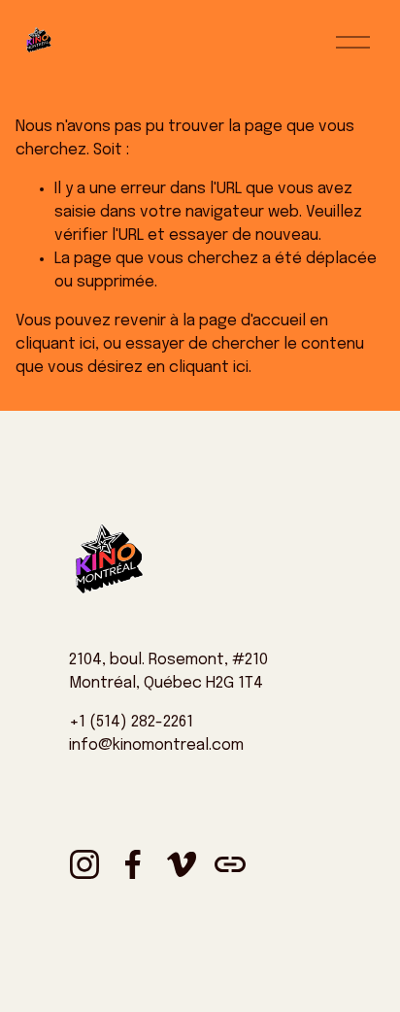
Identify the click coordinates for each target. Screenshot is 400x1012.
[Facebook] (133, 864)
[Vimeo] (181, 864)
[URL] (230, 864)
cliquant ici (55, 344)
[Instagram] (84, 864)
